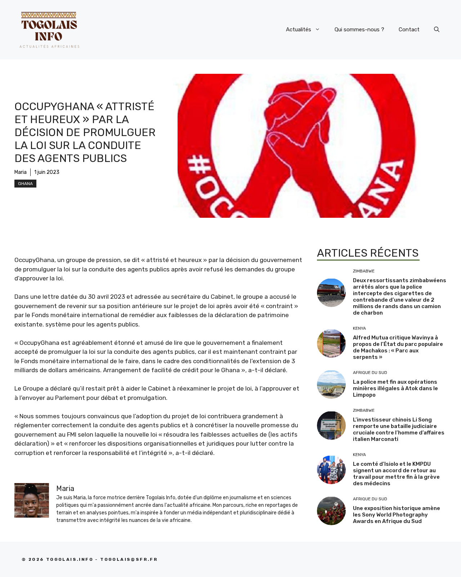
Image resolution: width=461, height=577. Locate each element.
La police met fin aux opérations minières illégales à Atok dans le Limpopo (395, 388)
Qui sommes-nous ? (359, 29)
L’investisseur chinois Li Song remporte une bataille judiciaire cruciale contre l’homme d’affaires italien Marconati (398, 429)
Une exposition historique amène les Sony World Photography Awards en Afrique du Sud (396, 514)
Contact (409, 29)
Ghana (25, 183)
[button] (437, 29)
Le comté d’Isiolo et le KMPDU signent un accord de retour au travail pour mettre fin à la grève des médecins (396, 474)
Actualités (298, 29)
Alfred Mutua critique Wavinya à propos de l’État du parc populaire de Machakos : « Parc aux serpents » (398, 347)
